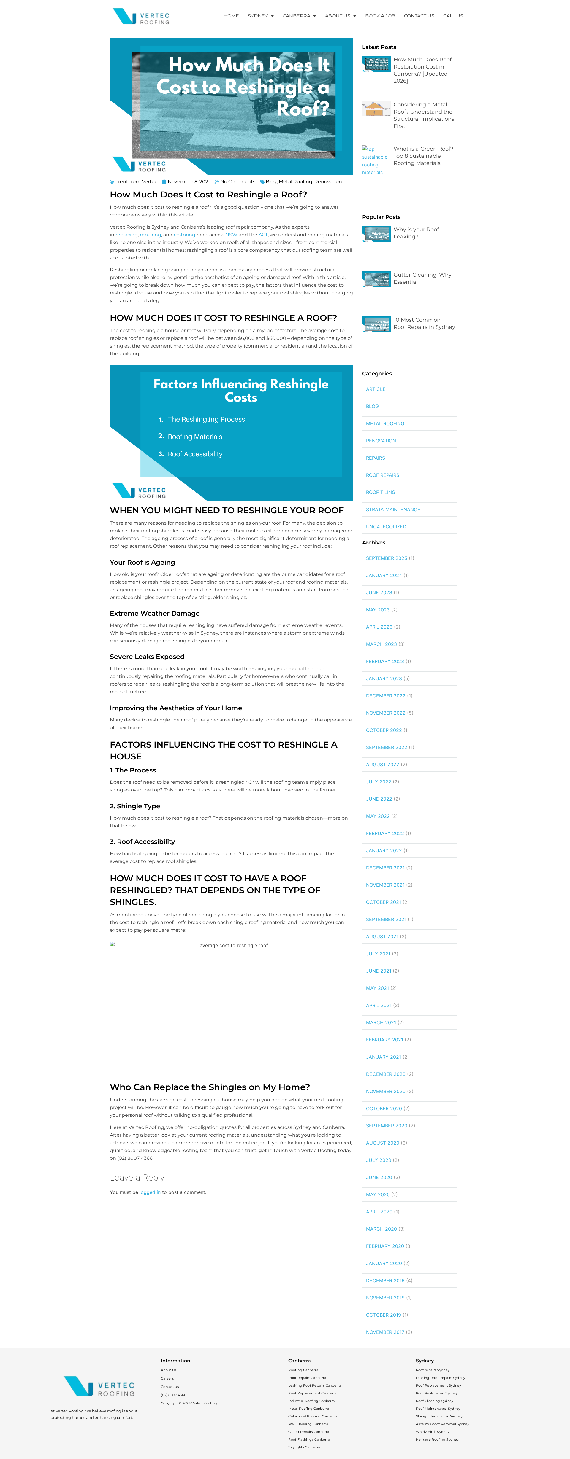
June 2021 (378, 971)
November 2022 (386, 713)
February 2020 (385, 1246)
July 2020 (378, 1160)
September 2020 (386, 1126)
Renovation (328, 181)
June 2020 (379, 1177)
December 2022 (386, 696)
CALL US (453, 16)
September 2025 (386, 558)
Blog (271, 181)
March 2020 (381, 1229)
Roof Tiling (380, 492)
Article (376, 389)
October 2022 (384, 730)
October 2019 (383, 1315)
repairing (150, 235)
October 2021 (383, 902)
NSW (231, 235)
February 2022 (385, 833)
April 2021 (379, 1005)
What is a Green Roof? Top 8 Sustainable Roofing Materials (423, 156)
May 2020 (378, 1194)
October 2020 (384, 1108)
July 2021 (378, 954)
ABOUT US (337, 16)
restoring (184, 235)
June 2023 (379, 592)
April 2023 (379, 627)
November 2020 (386, 1091)
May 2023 (378, 610)
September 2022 (386, 747)
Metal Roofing (295, 181)
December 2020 (386, 1074)
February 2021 (384, 1040)
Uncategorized (386, 527)
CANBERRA (296, 16)
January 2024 (384, 575)
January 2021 (383, 1057)
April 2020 (379, 1212)
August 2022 (382, 764)
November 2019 (385, 1298)
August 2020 (382, 1143)
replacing (126, 235)
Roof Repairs (382, 475)
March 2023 (381, 644)
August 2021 (382, 936)
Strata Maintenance (393, 509)
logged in (150, 1192)
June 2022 (379, 799)
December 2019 (385, 1280)
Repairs (375, 458)
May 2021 (377, 988)
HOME (231, 16)
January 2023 (384, 678)
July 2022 (378, 782)
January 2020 (384, 1263)
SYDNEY (258, 16)
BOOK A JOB (380, 16)
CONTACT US (419, 16)
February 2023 (385, 661)
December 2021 (385, 868)
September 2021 (386, 919)
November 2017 (385, 1332)
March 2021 (381, 1022)
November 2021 (385, 885)
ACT (263, 235)
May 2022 (378, 816)
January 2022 (384, 850)
